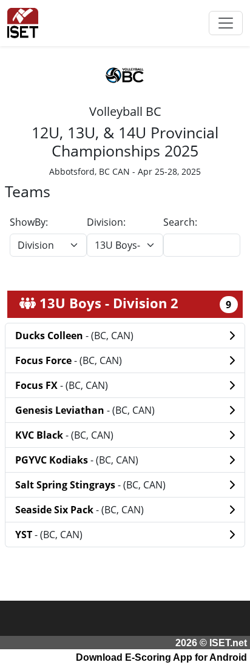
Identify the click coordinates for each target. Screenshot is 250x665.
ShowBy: (29, 222)
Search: (180, 222)
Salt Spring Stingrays (66, 484)
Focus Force (44, 360)
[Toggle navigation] (226, 23)
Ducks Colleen (50, 335)
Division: (106, 222)
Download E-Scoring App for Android (161, 657)
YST (25, 534)
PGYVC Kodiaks (52, 460)
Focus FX (37, 385)
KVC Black (40, 435)
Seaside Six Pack (55, 509)
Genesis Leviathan (61, 410)
